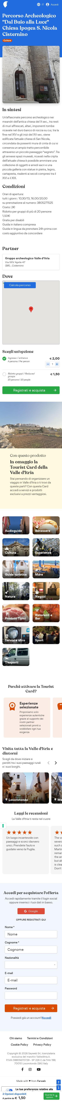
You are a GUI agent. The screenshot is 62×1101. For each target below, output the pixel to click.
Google (33, 911)
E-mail (9, 973)
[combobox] (31, 965)
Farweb (41, 1081)
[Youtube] (38, 1069)
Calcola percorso (20, 285)
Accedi (46, 1018)
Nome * (9, 927)
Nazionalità (12, 958)
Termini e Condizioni (40, 1038)
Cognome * (12, 942)
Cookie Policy (19, 1045)
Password (11, 988)
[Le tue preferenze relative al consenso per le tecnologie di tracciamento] (3, 826)
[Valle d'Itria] (6, 4)
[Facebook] (22, 1069)
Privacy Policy (42, 1045)
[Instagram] (30, 1069)
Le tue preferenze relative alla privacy (34, 1090)
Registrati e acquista (34, 1008)
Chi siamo (16, 1038)
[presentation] (49, 763)
